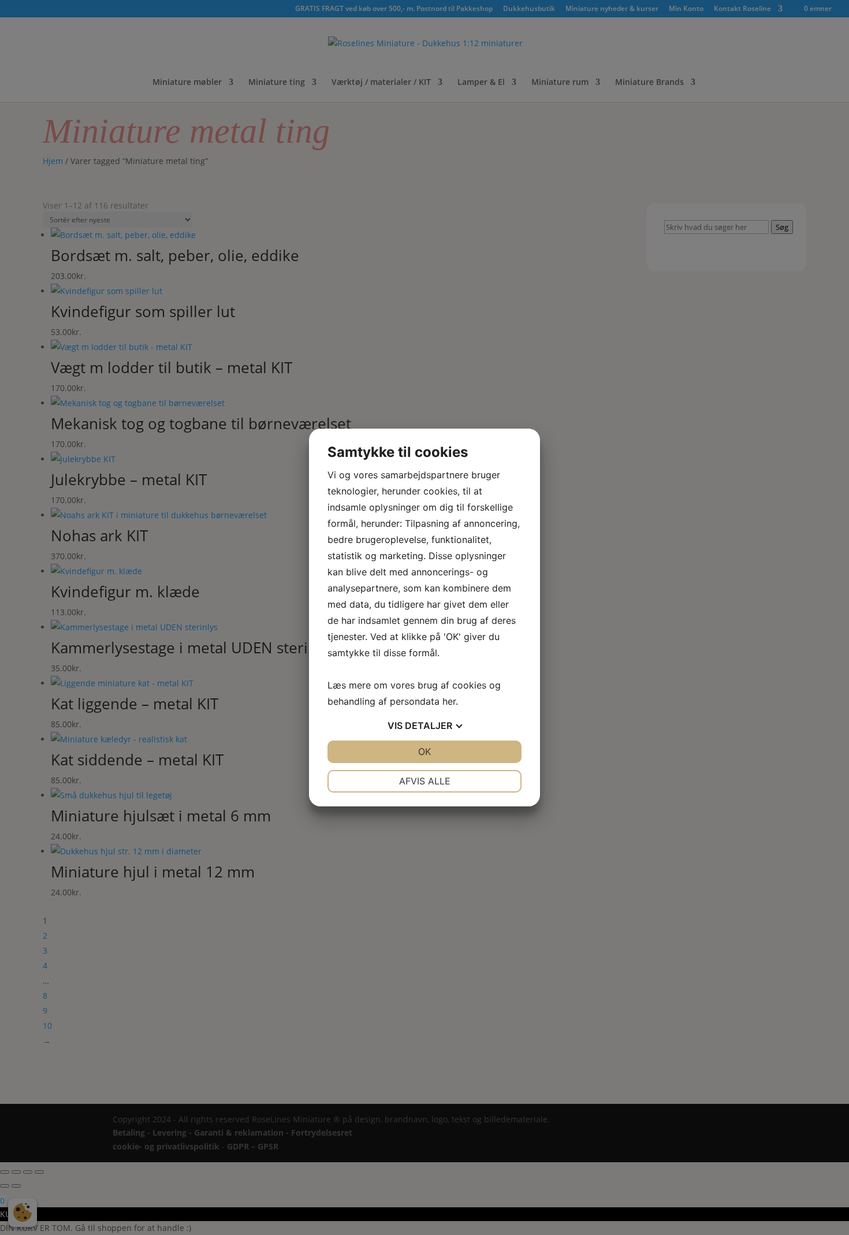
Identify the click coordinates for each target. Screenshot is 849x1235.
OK (424, 751)
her (449, 701)
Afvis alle (424, 781)
